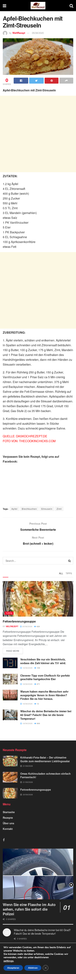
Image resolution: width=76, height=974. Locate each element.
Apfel (14, 508)
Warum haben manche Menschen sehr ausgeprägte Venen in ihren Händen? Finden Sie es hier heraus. (44, 695)
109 (38, 668)
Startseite (9, 812)
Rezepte (8, 817)
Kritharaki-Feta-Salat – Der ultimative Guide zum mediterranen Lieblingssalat (45, 759)
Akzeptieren (13, 967)
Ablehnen (33, 967)
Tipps (69, 573)
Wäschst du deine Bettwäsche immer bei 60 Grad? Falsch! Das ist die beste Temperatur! (45, 714)
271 (38, 684)
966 (38, 723)
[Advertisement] (38, 134)
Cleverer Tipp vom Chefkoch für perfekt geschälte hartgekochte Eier (45, 677)
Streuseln (46, 508)
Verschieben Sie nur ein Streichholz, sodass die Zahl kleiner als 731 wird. (43, 661)
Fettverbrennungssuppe (19, 621)
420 (38, 626)
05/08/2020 (38, 33)
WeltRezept (18, 33)
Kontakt (8, 829)
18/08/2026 (27, 668)
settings (8, 960)
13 (37, 703)
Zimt (59, 508)
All (61, 573)
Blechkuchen (29, 508)
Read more (12, 650)
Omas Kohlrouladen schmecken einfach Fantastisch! (45, 775)
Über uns (8, 823)
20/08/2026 (27, 626)
